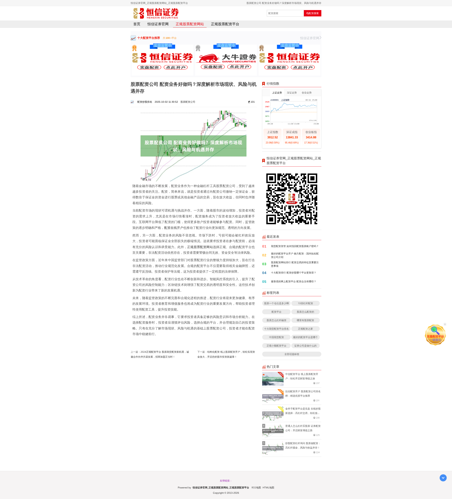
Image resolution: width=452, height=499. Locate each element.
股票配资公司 (187, 101)
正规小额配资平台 (276, 345)
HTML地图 (268, 487)
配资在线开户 (173, 228)
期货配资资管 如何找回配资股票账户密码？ (295, 246)
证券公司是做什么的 (305, 345)
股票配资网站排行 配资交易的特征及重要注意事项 (295, 264)
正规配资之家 (305, 328)
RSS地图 (256, 487)
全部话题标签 (291, 354)
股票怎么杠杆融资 (276, 320)
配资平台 (276, 311)
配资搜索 (314, 13)
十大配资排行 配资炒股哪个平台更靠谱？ (293, 272)
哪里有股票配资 (305, 320)
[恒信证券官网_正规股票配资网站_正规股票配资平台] (156, 13)
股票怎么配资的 (305, 311)
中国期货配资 (276, 337)
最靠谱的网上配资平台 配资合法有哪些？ (293, 281)
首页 (136, 24)
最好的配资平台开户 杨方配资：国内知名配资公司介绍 (295, 255)
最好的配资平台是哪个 (305, 337)
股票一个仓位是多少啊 (276, 303)
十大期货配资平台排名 (276, 328)
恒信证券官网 (158, 24)
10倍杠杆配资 (305, 303)
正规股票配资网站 (190, 24)
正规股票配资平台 (225, 24)
